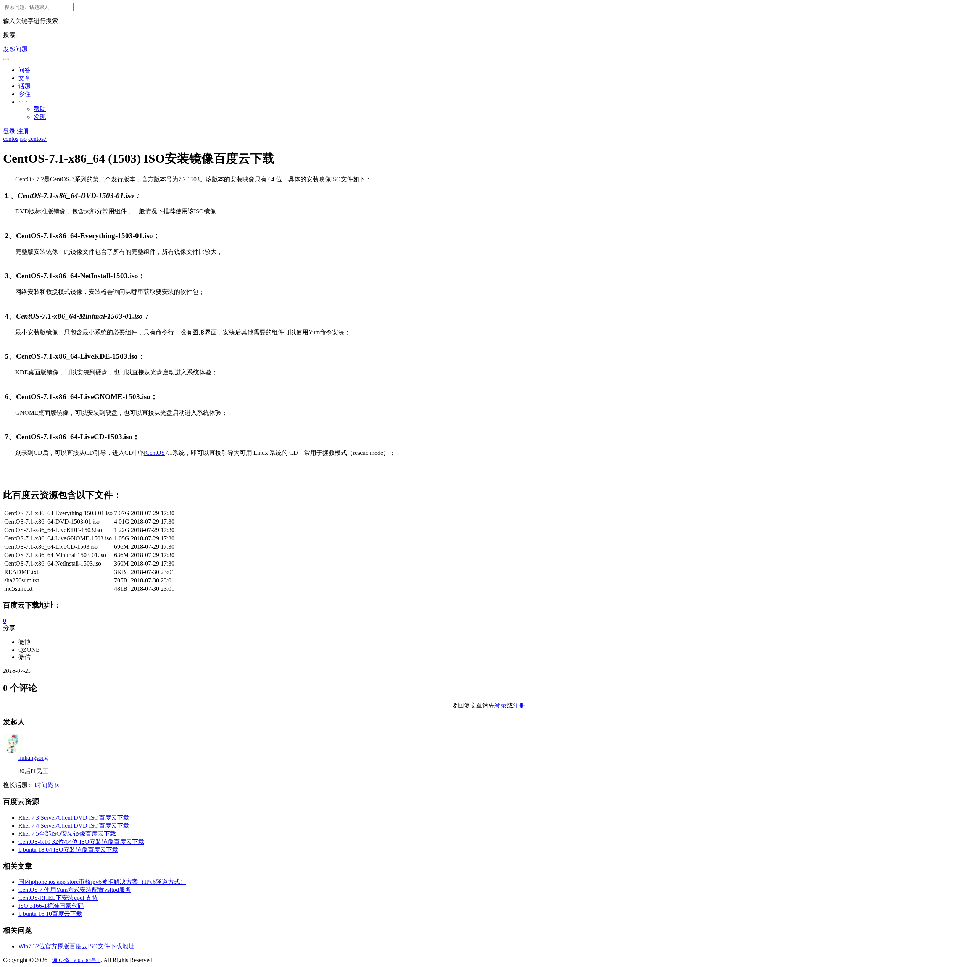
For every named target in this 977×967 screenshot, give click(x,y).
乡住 (24, 94)
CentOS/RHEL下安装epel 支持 (58, 897)
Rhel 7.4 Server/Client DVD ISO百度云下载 (73, 825)
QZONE (29, 649)
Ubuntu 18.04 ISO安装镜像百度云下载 (68, 849)
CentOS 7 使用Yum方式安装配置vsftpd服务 (74, 889)
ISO (336, 179)
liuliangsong (33, 757)
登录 (9, 131)
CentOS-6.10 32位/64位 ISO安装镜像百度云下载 (81, 841)
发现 (40, 117)
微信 (24, 657)
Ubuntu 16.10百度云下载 (50, 914)
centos (10, 138)
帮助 (40, 109)
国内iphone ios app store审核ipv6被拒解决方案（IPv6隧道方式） (102, 881)
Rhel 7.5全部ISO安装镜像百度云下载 (67, 833)
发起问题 (15, 49)
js (57, 785)
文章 (24, 78)
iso (23, 138)
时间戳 (44, 785)
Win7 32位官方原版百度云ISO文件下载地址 (76, 946)
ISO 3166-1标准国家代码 (51, 906)
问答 (24, 70)
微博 (24, 642)
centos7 (37, 138)
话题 (24, 86)
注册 (23, 131)
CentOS (155, 453)
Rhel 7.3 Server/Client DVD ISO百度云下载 (73, 817)
